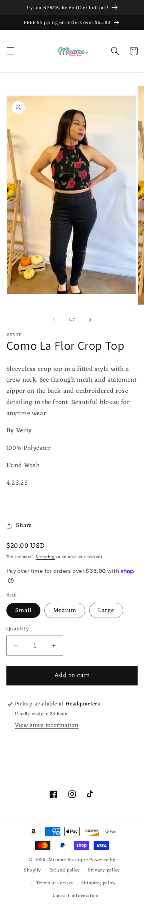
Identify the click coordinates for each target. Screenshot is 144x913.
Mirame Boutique (68, 860)
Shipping (45, 557)
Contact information (76, 896)
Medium (64, 610)
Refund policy (64, 870)
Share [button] (24, 525)
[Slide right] (90, 320)
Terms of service (55, 883)
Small (23, 610)
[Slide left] (54, 320)
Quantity (17, 629)
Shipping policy (98, 883)
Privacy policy (104, 870)
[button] (10, 51)
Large (106, 610)
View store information (47, 725)
